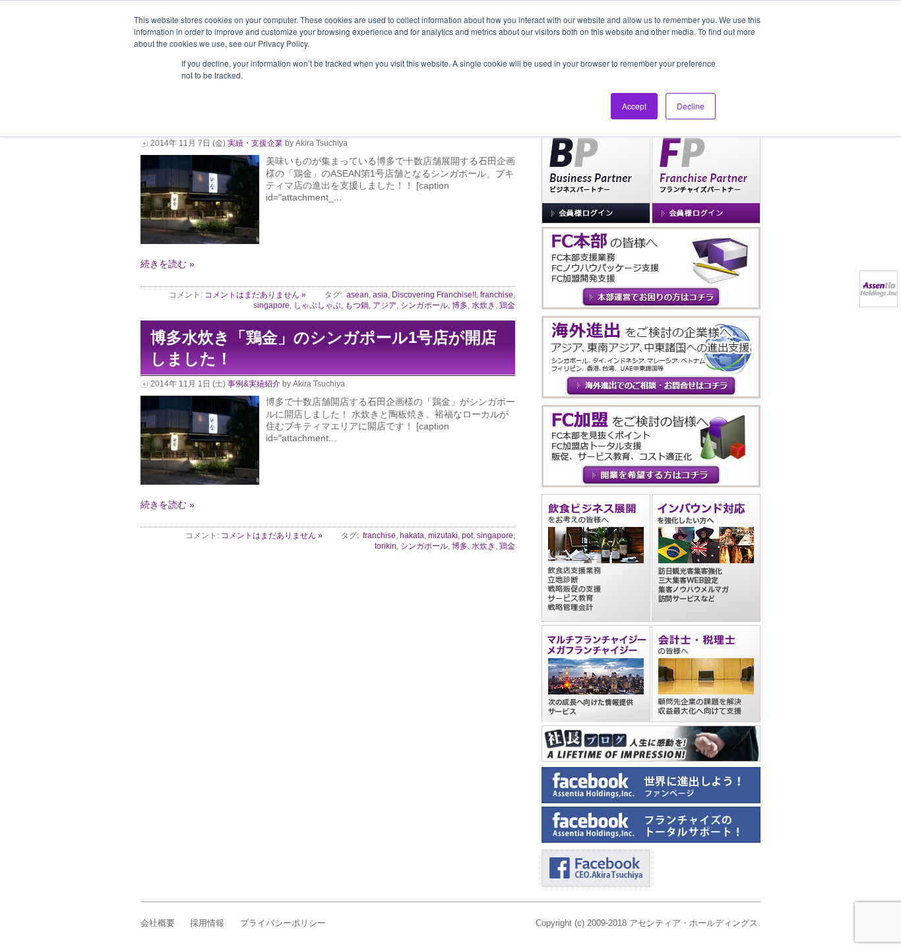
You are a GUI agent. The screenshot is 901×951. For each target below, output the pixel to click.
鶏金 (507, 305)
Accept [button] (634, 105)
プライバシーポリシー (283, 923)
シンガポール (424, 305)
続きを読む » (167, 264)
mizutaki (443, 535)
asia (380, 294)
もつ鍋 (357, 305)
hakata (412, 535)
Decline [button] (690, 105)
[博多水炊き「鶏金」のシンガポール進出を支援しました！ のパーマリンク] (199, 240)
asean (357, 294)
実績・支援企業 (255, 143)
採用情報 (207, 923)
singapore (271, 305)
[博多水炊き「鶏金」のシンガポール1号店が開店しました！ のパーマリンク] (199, 481)
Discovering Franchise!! (434, 294)
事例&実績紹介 (254, 383)
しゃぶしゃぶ (317, 305)
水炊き (483, 305)
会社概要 (157, 923)
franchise (496, 294)
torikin (385, 546)
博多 (460, 305)
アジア (384, 305)
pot (467, 535)
